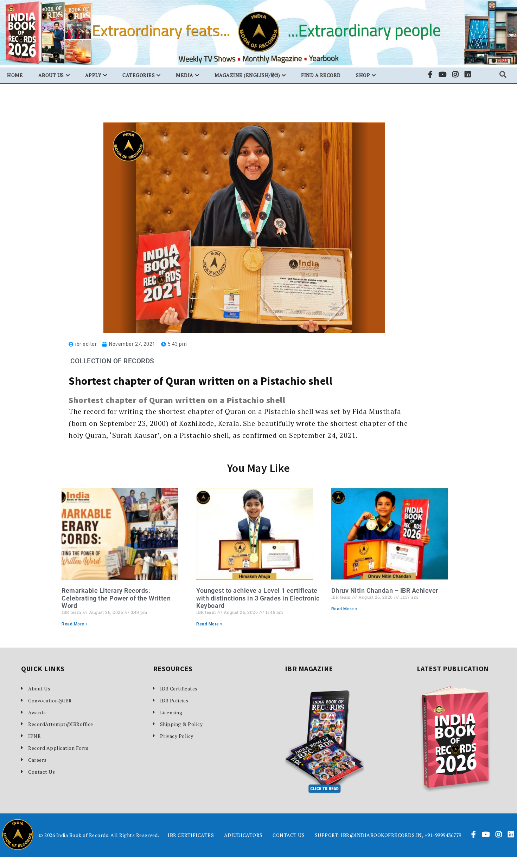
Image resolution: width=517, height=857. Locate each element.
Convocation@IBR (50, 700)
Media (184, 75)
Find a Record (321, 75)
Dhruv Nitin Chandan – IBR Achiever (384, 590)
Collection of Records (112, 361)
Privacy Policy (176, 736)
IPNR (34, 736)
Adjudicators (243, 835)
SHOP (363, 75)
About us (51, 75)
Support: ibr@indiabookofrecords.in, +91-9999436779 (388, 835)
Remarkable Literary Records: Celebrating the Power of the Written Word (116, 598)
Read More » (75, 624)
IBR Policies (174, 700)
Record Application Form (58, 748)
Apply (93, 75)
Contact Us (41, 771)
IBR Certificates (179, 688)
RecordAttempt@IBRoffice (60, 724)
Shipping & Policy (181, 724)
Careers (37, 760)
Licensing (171, 712)
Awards (37, 712)
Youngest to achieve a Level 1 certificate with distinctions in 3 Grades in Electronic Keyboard (258, 598)
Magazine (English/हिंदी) (247, 75)
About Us (39, 688)
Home (15, 75)
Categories (138, 75)
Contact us (289, 835)
